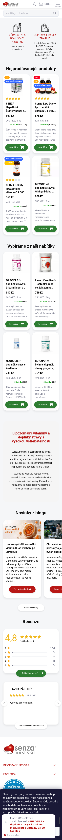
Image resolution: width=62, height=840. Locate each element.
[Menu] (58, 4)
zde (37, 812)
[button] (58, 703)
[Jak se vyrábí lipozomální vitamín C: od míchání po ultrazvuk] (22, 529)
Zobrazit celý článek (22, 589)
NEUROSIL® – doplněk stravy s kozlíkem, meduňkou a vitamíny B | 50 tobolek (27, 826)
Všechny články (31, 607)
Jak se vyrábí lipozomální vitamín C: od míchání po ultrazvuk (21, 548)
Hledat (54, 13)
